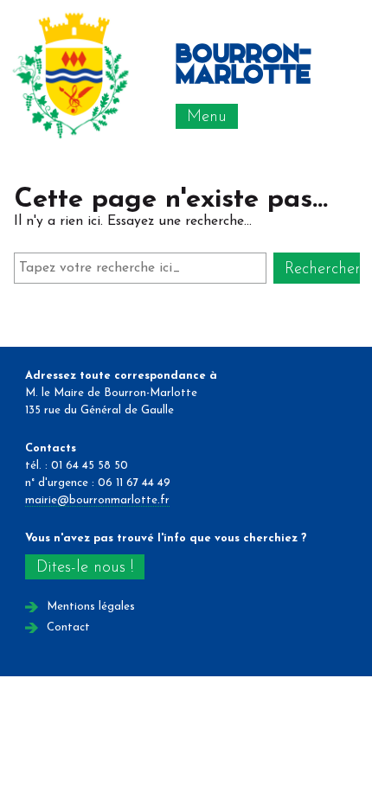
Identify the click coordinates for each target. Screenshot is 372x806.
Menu (207, 117)
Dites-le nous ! (84, 568)
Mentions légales (91, 606)
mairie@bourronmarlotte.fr (97, 500)
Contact (68, 627)
